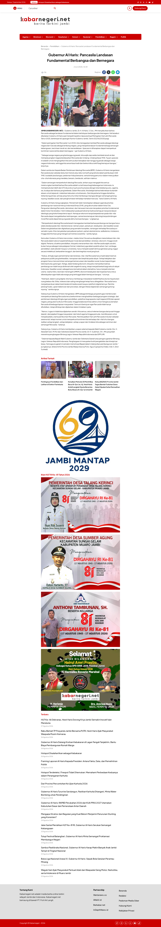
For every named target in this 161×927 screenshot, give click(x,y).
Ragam (113, 37)
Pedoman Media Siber (129, 900)
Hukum (75, 37)
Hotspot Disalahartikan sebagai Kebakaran (61, 753)
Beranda (123, 890)
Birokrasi (37, 37)
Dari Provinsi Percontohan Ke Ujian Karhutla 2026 (64, 783)
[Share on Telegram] (118, 72)
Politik (123, 37)
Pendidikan (100, 37)
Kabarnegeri (34, 923)
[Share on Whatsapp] (113, 72)
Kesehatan (62, 37)
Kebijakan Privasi (126, 910)
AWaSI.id (97, 900)
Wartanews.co (100, 895)
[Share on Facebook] (104, 72)
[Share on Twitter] (108, 72)
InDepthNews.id (100, 910)
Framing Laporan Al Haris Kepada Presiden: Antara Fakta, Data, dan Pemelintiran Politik (69, 2)
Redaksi (122, 895)
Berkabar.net (99, 905)
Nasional (86, 37)
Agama (25, 37)
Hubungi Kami (140, 8)
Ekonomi (49, 37)
